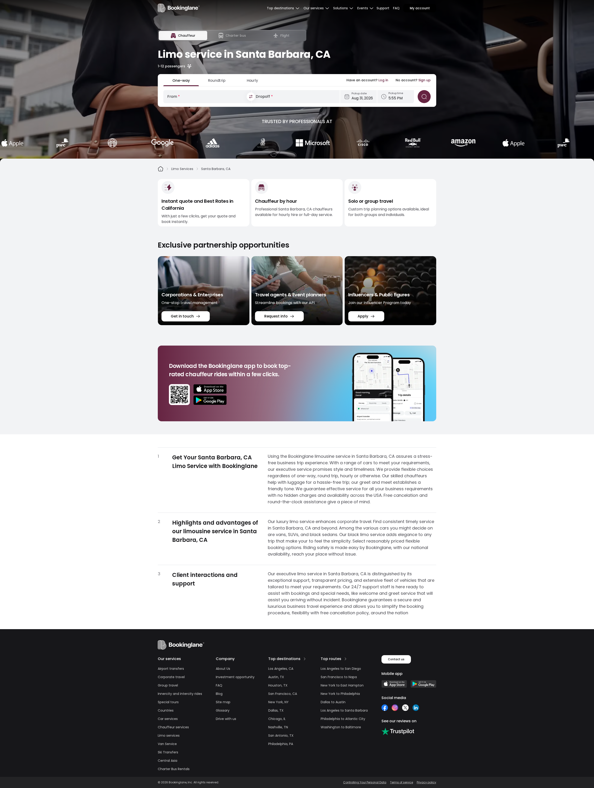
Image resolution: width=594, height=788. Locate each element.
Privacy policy (426, 782)
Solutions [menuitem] (340, 8)
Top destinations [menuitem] (280, 8)
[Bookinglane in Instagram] (395, 707)
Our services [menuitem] (313, 8)
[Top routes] (345, 659)
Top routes (331, 658)
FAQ (396, 8)
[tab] (182, 35)
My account (420, 8)
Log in (383, 80)
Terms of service (401, 782)
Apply (363, 316)
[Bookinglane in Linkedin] (415, 707)
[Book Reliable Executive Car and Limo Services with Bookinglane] (179, 8)
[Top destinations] (304, 659)
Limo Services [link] (182, 169)
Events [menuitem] (362, 8)
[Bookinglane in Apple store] (394, 684)
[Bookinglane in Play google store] (423, 684)
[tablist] (232, 35)
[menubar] (283, 8)
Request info (276, 316)
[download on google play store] (210, 400)
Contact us (396, 659)
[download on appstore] (210, 389)
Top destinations (284, 658)
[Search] (424, 96)
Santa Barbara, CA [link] (215, 169)
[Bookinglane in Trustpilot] (397, 731)
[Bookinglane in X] (405, 707)
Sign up (424, 80)
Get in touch (182, 316)
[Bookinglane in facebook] (384, 707)
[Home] (160, 169)
